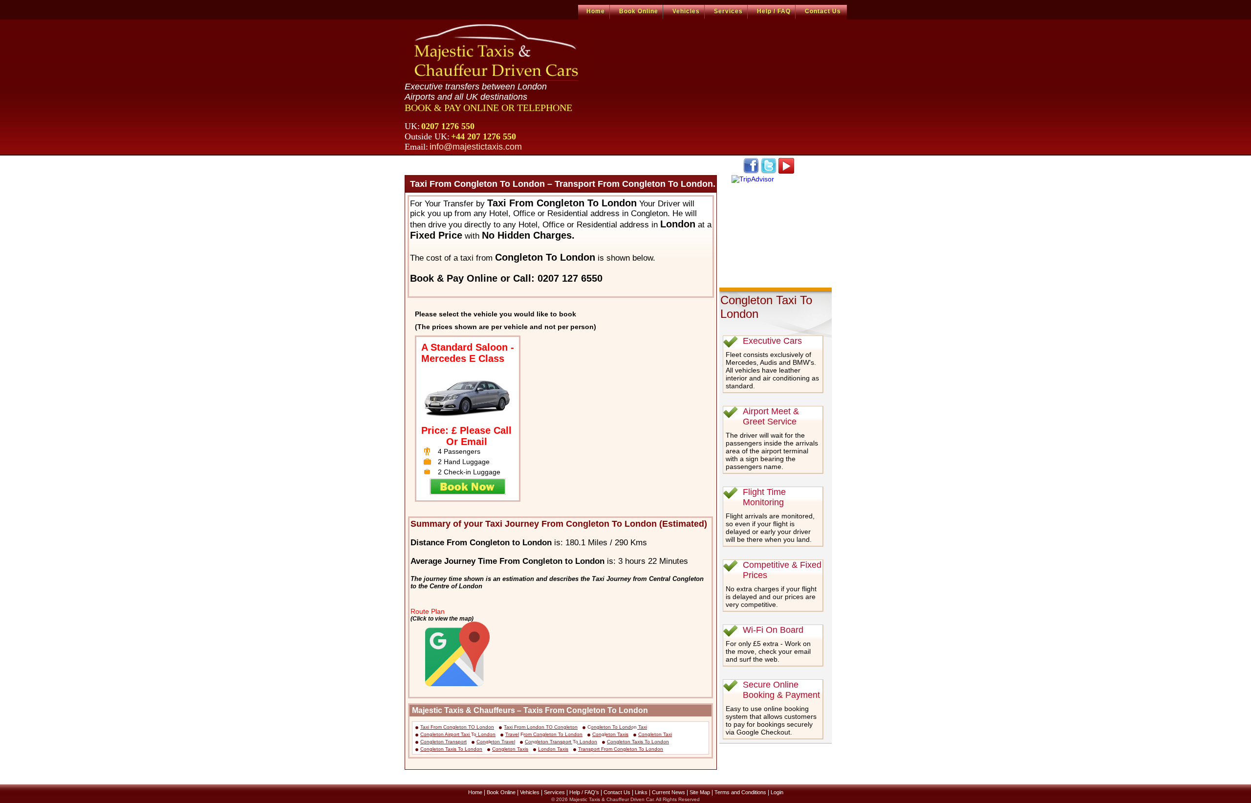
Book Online (638, 11)
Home (595, 11)
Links (641, 792)
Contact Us (823, 11)
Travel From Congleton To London (543, 734)
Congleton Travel (495, 741)
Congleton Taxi (655, 734)
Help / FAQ (774, 11)
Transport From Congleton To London (620, 749)
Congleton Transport (443, 741)
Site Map (700, 792)
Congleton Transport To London (561, 741)
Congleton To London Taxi (617, 727)
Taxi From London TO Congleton (541, 727)
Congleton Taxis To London (638, 741)
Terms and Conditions (740, 792)
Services (728, 11)
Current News (668, 792)
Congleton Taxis (610, 734)
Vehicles (686, 11)
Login (777, 792)
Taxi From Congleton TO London (457, 727)
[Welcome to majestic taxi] (498, 52)
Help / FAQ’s (584, 792)
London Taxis (553, 749)
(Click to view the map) (442, 618)
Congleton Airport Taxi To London (458, 734)
